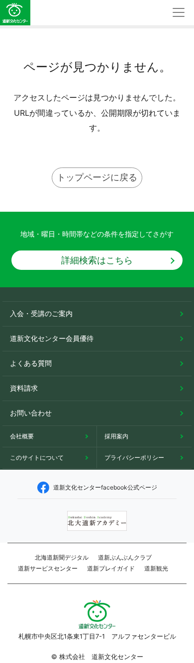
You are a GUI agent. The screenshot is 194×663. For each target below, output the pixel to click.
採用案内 (116, 436)
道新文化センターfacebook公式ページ (105, 487)
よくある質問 (31, 363)
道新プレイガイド (111, 568)
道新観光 (156, 568)
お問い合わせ (31, 413)
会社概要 (22, 436)
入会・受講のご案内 (41, 313)
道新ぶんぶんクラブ (125, 557)
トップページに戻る (97, 177)
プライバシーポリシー (134, 457)
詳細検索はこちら (97, 260)
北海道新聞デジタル (62, 557)
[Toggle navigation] (178, 12)
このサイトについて (37, 457)
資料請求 (24, 388)
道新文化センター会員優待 (52, 338)
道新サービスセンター (48, 568)
